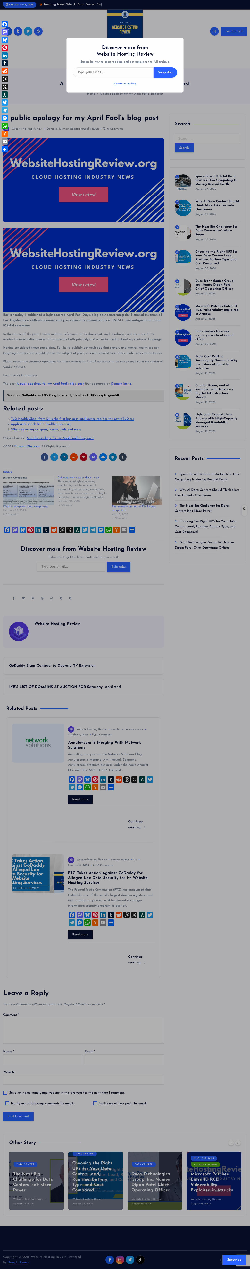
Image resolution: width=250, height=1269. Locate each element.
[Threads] (5, 79)
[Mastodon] (5, 32)
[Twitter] (5, 102)
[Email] (5, 141)
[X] (5, 87)
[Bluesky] (5, 40)
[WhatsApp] (5, 126)
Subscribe (165, 72)
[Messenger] (5, 118)
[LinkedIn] (5, 55)
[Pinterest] (5, 48)
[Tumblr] (5, 63)
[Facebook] (5, 24)
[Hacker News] (5, 134)
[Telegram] (5, 110)
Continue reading (125, 83)
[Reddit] (5, 71)
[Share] (5, 149)
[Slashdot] (5, 95)
